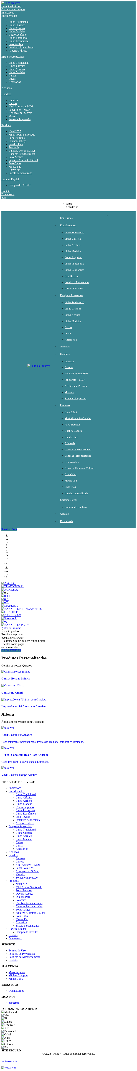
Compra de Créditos (20, 185)
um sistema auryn (9, 1061)
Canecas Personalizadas (22, 153)
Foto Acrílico (16, 156)
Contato (5, 191)
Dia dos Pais (16, 144)
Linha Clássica (17, 25)
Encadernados (9, 15)
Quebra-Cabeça (17, 140)
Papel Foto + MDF (19, 109)
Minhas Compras (18, 975)
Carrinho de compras (13, 9)
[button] (6, 628)
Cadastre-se (14, 6)
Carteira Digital (10, 179)
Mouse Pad (15, 166)
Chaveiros (14, 169)
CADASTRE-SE (11, 650)
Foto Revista (16, 44)
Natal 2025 (15, 131)
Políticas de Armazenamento (24, 956)
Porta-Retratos (17, 137)
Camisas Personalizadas (22, 150)
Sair (3, 197)
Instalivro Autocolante (21, 47)
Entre (4, 6)
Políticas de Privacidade (22, 953)
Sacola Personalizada (20, 172)
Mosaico (13, 116)
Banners (13, 100)
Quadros (6, 94)
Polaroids (14, 147)
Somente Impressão (20, 119)
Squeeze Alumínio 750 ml (23, 160)
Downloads (7, 194)
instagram (14, 1002)
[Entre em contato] (8, 1067)
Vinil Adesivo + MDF (21, 106)
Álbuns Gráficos (18, 50)
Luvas (12, 78)
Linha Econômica (19, 41)
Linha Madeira (17, 31)
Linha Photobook (18, 37)
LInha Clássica (17, 65)
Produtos (6, 125)
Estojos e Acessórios (12, 56)
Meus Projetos (17, 972)
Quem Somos (16, 990)
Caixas (12, 75)
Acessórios (15, 81)
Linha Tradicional (19, 21)
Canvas (13, 103)
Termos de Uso (17, 950)
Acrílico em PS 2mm (20, 112)
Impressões (7, 12)
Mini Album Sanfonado (22, 134)
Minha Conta (16, 978)
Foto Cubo (15, 163)
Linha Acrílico (17, 28)
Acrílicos (6, 87)
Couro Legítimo (18, 34)
